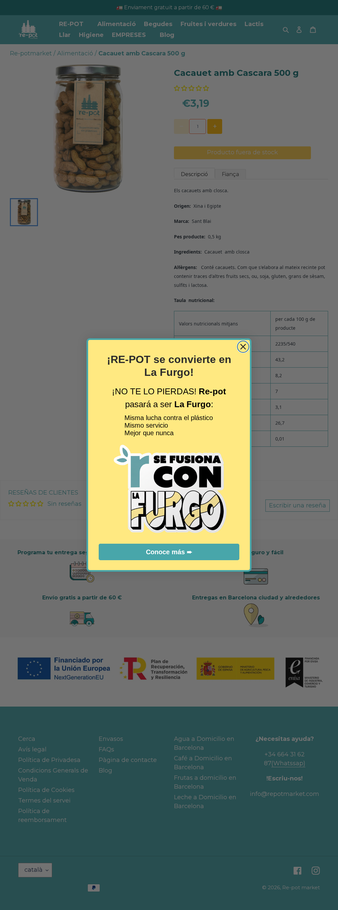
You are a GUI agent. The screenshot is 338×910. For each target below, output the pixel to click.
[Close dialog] (243, 346)
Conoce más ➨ (169, 552)
